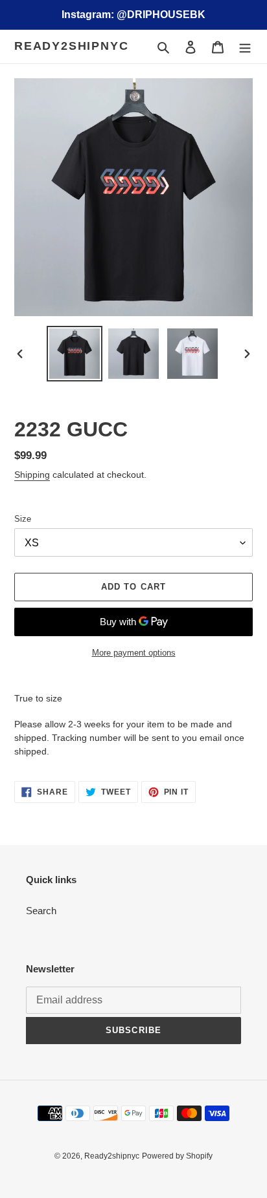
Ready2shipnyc (71, 45)
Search (41, 910)
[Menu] (245, 47)
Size (22, 519)
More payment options (134, 653)
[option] (74, 354)
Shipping (32, 474)
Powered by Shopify (177, 1156)
